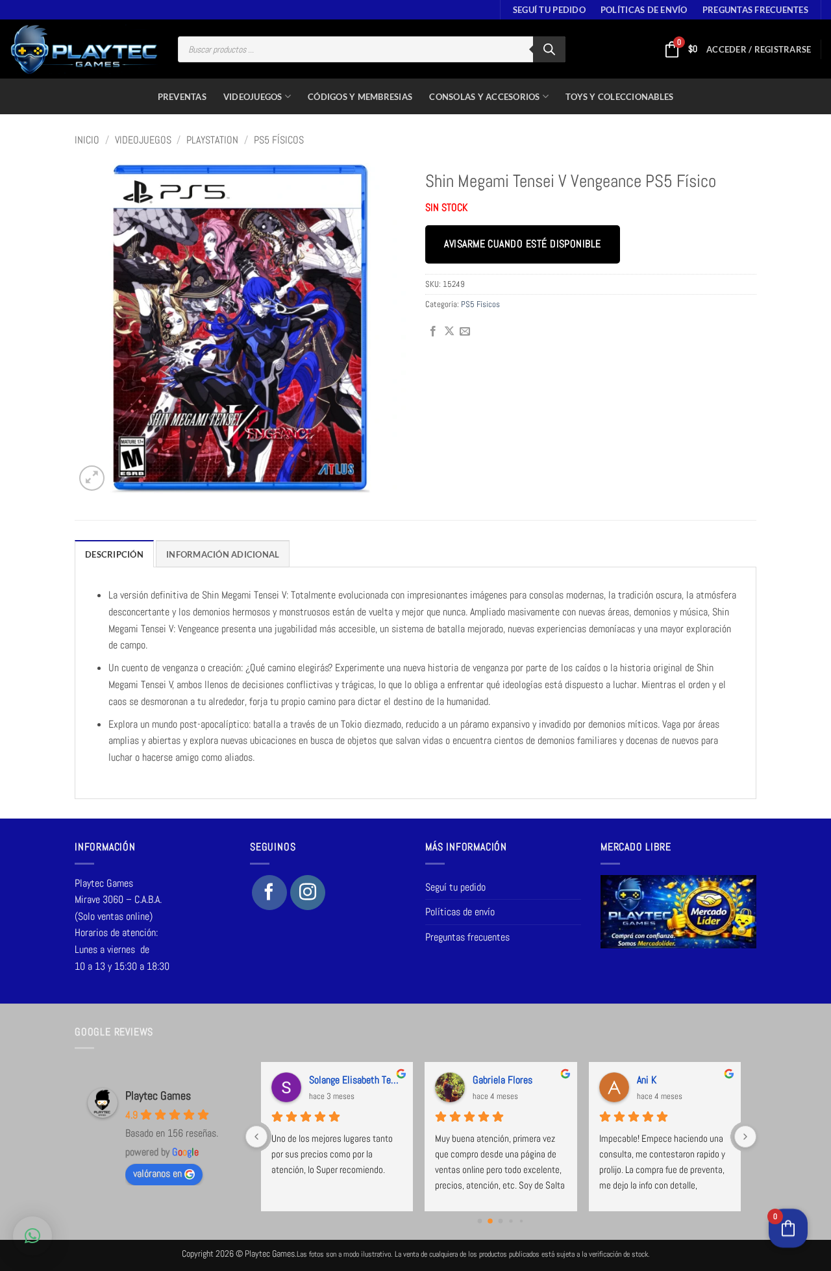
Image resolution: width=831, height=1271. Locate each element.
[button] (758, 49)
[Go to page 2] (501, 1221)
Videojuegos (252, 97)
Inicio (87, 140)
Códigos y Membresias (360, 97)
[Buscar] (549, 49)
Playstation (212, 140)
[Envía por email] (465, 332)
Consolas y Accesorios (484, 97)
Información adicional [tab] (222, 554)
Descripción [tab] (114, 554)
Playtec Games (158, 1095)
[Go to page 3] (511, 1220)
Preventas (182, 97)
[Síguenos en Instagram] (307, 892)
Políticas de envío (644, 10)
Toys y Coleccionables (619, 97)
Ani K (646, 1080)
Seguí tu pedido (549, 10)
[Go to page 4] (521, 1221)
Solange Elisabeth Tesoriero (356, 1080)
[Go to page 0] (480, 1221)
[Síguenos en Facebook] (269, 892)
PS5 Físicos (279, 140)
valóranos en (157, 1173)
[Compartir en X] (449, 332)
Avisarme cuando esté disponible (522, 244)
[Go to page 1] (490, 1221)
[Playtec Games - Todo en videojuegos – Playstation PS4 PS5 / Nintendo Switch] (84, 49)
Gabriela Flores (502, 1080)
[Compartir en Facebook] (433, 332)
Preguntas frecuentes (755, 10)
